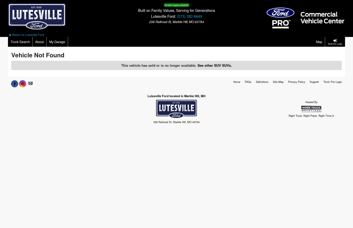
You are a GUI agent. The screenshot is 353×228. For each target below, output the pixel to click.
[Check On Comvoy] (30, 84)
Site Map (278, 82)
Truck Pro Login (332, 82)
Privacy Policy (296, 82)
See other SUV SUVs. (215, 65)
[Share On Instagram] (22, 84)
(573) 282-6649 (189, 16)
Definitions (262, 82)
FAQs (248, 82)
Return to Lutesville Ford (27, 35)
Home (236, 82)
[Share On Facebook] (14, 84)
